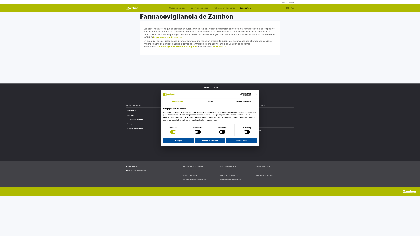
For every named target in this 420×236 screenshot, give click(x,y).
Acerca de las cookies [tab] (242, 101)
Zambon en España (135, 119)
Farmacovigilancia (249, 135)
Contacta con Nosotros (251, 131)
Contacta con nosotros (229, 175)
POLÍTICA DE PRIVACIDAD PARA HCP (194, 179)
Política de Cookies (263, 171)
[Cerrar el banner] (256, 94)
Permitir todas (241, 140)
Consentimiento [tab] (177, 101)
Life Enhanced (133, 111)
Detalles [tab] (210, 101)
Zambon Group (288, 2)
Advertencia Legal (263, 166)
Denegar (178, 140)
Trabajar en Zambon (250, 111)
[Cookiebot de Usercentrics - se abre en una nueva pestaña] (241, 94)
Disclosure (224, 171)
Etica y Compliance (135, 128)
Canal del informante (228, 166)
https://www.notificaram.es (167, 37)
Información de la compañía (193, 166)
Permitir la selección (210, 140)
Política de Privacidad (264, 175)
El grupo (130, 115)
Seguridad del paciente (191, 171)
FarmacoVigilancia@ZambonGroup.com (177, 46)
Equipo (130, 124)
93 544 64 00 (219, 46)
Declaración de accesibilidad (230, 179)
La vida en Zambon (249, 115)
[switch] (198, 132)
